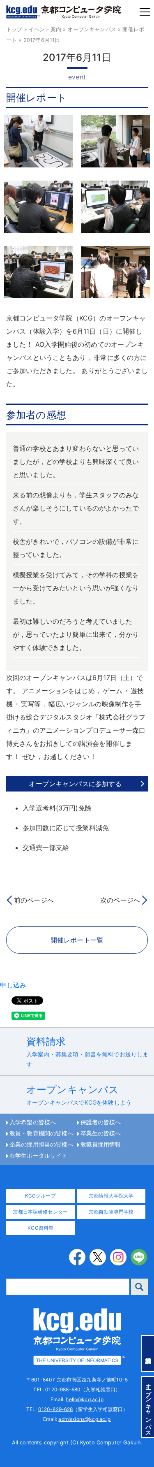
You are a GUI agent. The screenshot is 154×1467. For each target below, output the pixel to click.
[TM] (77, 1336)
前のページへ (34, 900)
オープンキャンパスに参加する (75, 784)
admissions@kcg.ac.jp (84, 1419)
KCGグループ (40, 1196)
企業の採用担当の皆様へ (41, 1144)
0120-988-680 (62, 1389)
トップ (14, 29)
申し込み (13, 985)
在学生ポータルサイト (38, 1155)
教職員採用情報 (100, 1144)
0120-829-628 (55, 1409)
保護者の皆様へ (100, 1122)
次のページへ (120, 900)
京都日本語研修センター (40, 1212)
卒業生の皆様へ (100, 1133)
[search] (139, 1287)
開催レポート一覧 (77, 940)
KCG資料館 (40, 1228)
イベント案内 (45, 29)
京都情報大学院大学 (111, 1196)
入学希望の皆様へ (32, 1122)
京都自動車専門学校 (111, 1212)
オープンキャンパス (91, 29)
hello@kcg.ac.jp (84, 1399)
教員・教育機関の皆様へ (41, 1133)
